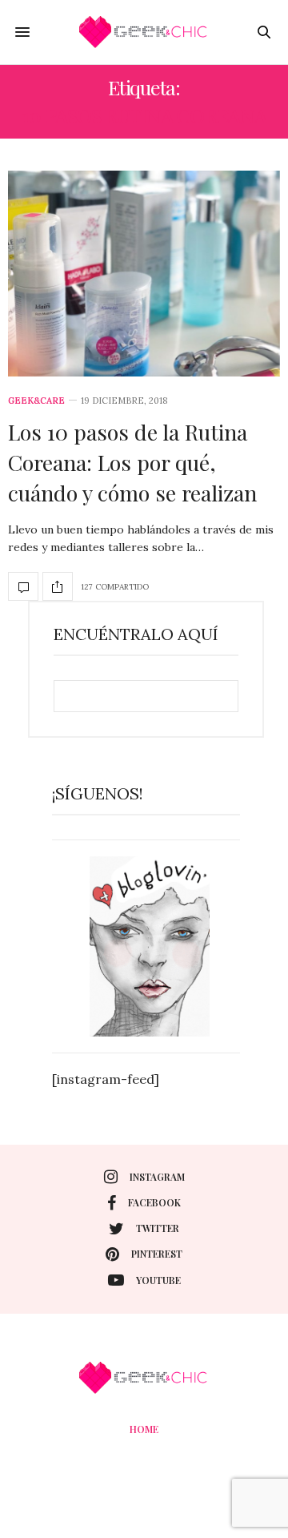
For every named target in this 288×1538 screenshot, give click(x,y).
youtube (158, 1280)
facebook (154, 1202)
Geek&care (36, 401)
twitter (157, 1228)
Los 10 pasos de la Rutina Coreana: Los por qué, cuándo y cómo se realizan (132, 462)
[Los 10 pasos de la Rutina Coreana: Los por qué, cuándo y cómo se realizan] (144, 273)
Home (144, 1429)
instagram (157, 1176)
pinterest (156, 1253)
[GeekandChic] (144, 32)
